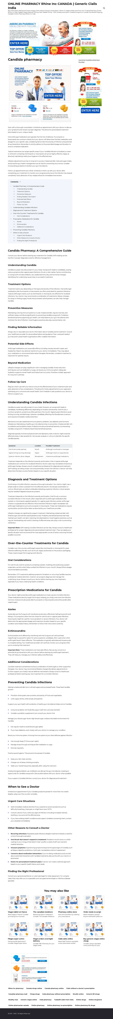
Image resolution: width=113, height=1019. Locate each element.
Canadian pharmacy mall (17, 994)
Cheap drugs (35, 994)
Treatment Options (23, 191)
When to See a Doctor (21, 233)
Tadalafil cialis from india (63, 1000)
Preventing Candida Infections (24, 230)
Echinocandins (21, 224)
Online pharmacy (37, 1005)
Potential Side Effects (24, 199)
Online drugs (81, 1000)
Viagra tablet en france (17, 912)
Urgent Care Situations (24, 235)
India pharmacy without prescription (56, 994)
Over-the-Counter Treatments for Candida (28, 213)
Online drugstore (95, 1000)
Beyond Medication (23, 202)
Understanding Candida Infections (25, 207)
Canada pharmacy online (54, 988)
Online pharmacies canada (18, 1005)
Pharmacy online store (67, 912)
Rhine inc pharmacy (15, 988)
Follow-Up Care (22, 204)
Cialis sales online (65, 939)
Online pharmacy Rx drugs (85, 1005)
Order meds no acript (92, 912)
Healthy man (13, 1000)
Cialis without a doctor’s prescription (80, 988)
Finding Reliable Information (26, 197)
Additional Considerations (25, 227)
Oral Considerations (23, 216)
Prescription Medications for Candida (26, 219)
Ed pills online (78, 994)
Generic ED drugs (93, 994)
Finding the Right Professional (27, 240)
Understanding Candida (24, 189)
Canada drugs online (34, 988)
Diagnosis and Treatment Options (25, 210)
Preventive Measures (24, 194)
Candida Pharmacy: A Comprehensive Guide (28, 186)
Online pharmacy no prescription (59, 1005)
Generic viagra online (29, 1000)
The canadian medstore (43, 912)
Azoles (19, 221)
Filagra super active (16, 939)
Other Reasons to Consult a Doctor (28, 238)
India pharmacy (45, 1000)
